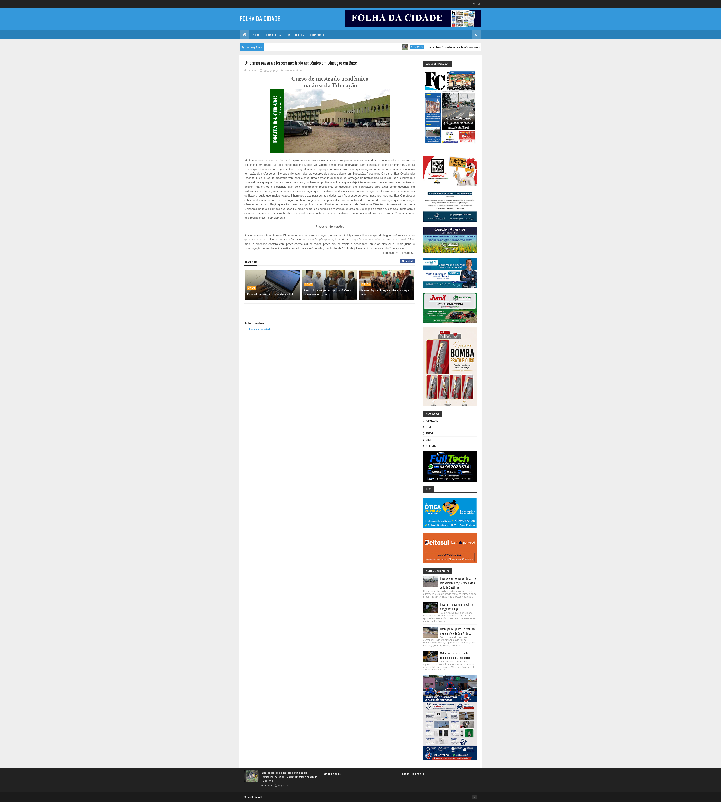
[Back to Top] (474, 797)
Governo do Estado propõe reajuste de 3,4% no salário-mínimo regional (327, 292)
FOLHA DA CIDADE (260, 18)
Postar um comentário (260, 329)
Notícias (297, 70)
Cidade (251, 288)
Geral (428, 439)
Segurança (385, 47)
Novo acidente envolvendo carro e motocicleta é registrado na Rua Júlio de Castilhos (458, 582)
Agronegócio (432, 420)
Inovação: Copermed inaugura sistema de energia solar (385, 292)
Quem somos (317, 35)
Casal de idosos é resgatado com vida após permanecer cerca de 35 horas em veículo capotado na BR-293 (446, 47)
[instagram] (474, 4)
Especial (366, 284)
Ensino (288, 70)
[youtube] (479, 4)
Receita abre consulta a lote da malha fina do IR (270, 294)
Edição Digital (273, 35)
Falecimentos (296, 35)
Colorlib (258, 796)
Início (255, 35)
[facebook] (469, 4)
